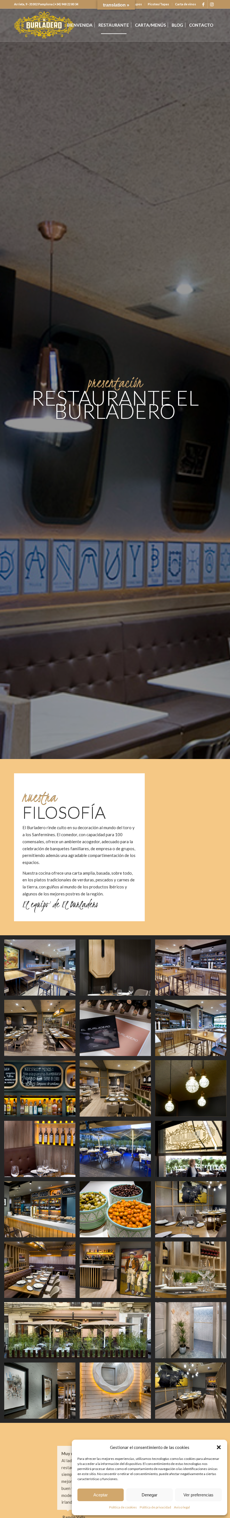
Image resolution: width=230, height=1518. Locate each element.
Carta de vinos (185, 4)
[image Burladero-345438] (42, 1272)
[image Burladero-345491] (117, 1392)
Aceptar (100, 1494)
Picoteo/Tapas (158, 4)
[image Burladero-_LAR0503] (117, 1211)
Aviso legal (182, 1507)
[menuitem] (158, 4)
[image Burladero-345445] (117, 1272)
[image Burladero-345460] (117, 969)
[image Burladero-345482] (42, 1392)
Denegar (149, 1494)
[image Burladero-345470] (117, 1030)
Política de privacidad (155, 1507)
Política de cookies (123, 1507)
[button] (219, 1447)
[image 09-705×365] (79, 1332)
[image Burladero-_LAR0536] (42, 1211)
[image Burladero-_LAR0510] (42, 1090)
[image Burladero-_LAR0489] (42, 969)
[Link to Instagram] (212, 4)
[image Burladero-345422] (42, 1030)
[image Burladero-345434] (117, 1090)
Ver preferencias (198, 1494)
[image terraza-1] (117, 1151)
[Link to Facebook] (203, 4)
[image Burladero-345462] (42, 1151)
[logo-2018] (44, 25)
